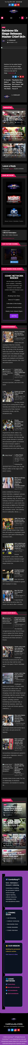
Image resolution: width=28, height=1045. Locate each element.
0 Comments (9, 815)
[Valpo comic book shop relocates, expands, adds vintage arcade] (8, 743)
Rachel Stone (19, 523)
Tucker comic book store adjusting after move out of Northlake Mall (13, 119)
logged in (11, 168)
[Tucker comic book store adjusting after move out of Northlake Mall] (8, 651)
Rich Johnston (19, 773)
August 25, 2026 (9, 812)
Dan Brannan (19, 487)
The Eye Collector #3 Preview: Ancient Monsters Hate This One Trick (14, 824)
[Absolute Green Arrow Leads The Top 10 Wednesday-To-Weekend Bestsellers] (8, 769)
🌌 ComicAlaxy (10, 984)
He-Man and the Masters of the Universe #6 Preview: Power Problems (14, 840)
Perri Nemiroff (19, 549)
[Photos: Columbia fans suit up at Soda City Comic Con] (8, 336)
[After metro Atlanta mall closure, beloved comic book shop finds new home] (8, 720)
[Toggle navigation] (11, 18)
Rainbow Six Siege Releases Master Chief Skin (13, 33)
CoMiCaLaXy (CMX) (14, 1024)
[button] (19, 17)
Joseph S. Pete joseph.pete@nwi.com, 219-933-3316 (20, 747)
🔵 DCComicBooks (11, 990)
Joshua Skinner (19, 653)
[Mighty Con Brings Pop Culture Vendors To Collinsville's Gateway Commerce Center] (8, 482)
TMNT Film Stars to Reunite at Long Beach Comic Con (20, 520)
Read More (11, 73)
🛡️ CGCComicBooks (12, 993)
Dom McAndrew (19, 624)
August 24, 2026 (9, 122)
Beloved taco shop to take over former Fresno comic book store (14, 854)
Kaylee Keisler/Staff (20, 338)
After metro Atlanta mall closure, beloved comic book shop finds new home (13, 151)
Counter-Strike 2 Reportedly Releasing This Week (7, 84)
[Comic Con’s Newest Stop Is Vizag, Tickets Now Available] (8, 374)
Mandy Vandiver (19, 595)
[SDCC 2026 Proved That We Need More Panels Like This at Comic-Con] (8, 548)
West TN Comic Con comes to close (19, 592)
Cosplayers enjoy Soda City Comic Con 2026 (19, 571)
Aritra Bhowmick (19, 375)
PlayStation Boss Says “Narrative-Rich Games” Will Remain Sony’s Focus (17, 84)
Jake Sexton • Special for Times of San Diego (19, 458)
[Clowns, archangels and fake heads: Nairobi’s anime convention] (8, 425)
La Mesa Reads (19, 455)
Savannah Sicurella (20, 723)
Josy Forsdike (19, 428)
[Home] (2, 18)
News (5, 804)
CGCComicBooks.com (8, 238)
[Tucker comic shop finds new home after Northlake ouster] (8, 678)
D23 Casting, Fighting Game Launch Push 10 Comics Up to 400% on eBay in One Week (13, 135)
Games (3, 27)
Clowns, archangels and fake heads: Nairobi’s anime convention (19, 423)
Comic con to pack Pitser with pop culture (20, 393)
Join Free (14, 316)
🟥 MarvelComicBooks (13, 987)
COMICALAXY (12, 40)
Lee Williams (19, 574)
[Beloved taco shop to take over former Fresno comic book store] (8, 622)
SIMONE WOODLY (20, 679)
